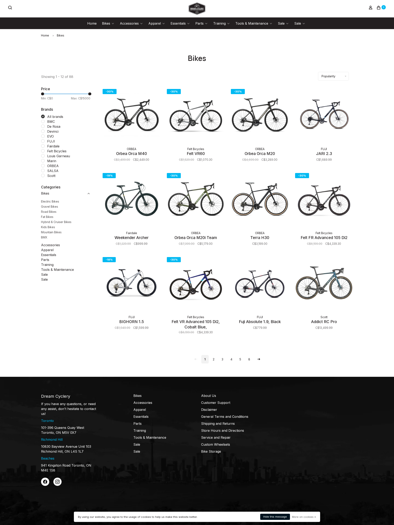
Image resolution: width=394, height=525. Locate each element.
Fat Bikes (47, 217)
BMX (44, 237)
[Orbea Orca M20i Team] (196, 199)
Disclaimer (209, 410)
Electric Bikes (50, 201)
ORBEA (53, 166)
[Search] (10, 8)
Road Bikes (48, 211)
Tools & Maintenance (251, 23)
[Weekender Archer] (132, 199)
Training (219, 23)
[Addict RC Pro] (324, 283)
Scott (51, 176)
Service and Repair (216, 437)
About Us (208, 396)
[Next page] (258, 359)
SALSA (52, 171)
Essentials (178, 23)
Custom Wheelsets (215, 444)
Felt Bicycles (56, 151)
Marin (51, 161)
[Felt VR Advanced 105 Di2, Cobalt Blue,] (196, 283)
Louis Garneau (58, 156)
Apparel (154, 23)
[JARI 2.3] (324, 115)
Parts (199, 23)
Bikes (106, 23)
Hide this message (275, 516)
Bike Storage (211, 451)
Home (92, 23)
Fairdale (53, 146)
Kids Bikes (48, 227)
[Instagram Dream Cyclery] (57, 485)
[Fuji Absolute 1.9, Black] (260, 283)
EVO (50, 136)
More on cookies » (304, 516)
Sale (281, 23)
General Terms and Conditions (224, 417)
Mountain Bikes (51, 232)
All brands (55, 117)
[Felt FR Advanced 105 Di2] (324, 199)
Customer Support (215, 403)
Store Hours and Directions (222, 430)
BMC (51, 122)
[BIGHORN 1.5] (132, 283)
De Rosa (53, 126)
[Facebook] (45, 485)
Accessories (129, 23)
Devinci (52, 131)
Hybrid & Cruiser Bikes (56, 222)
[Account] (371, 8)
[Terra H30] (260, 199)
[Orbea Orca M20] (260, 115)
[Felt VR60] (196, 115)
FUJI (51, 141)
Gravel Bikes (49, 206)
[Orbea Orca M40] (132, 115)
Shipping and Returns (218, 423)
